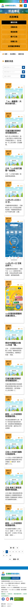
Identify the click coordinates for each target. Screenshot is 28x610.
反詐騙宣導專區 (14, 46)
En (25, 1)
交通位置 (9, 593)
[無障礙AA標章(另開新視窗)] (18, 599)
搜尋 (23, 76)
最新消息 (14, 22)
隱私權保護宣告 (6, 578)
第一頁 (12, 548)
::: (16, 1)
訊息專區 (13, 54)
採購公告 (14, 41)
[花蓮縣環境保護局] (8, 5)
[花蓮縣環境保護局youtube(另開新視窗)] (7, 599)
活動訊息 (14, 27)
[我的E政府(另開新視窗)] (11, 599)
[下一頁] (10, 559)
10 (10, 555)
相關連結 (3, 593)
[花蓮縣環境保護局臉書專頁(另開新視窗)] (3, 599)
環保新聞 (14, 32)
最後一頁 (16, 559)
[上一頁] (17, 547)
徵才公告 (14, 37)
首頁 (6, 54)
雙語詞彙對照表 (17, 593)
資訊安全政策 (15, 578)
